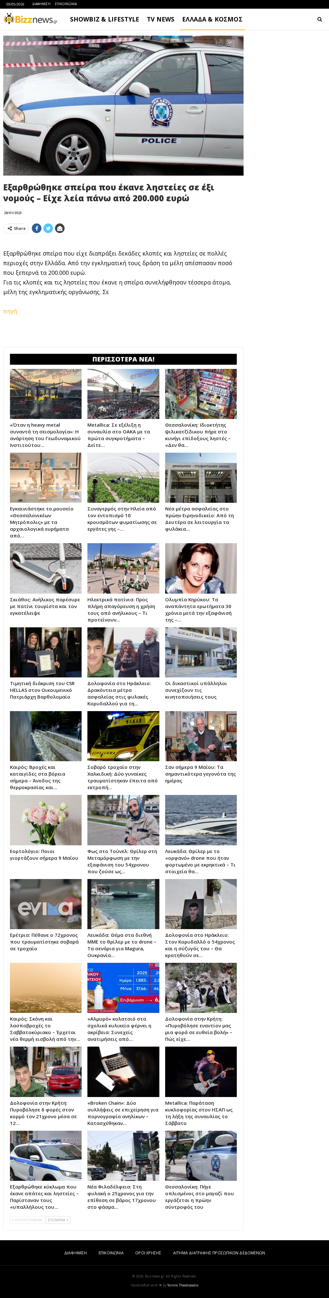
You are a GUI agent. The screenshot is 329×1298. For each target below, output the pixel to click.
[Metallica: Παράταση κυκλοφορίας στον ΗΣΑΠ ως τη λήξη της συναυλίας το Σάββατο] (201, 1072)
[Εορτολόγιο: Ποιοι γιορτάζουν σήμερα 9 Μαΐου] (46, 820)
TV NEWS (160, 19)
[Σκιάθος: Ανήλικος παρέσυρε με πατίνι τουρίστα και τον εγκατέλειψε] (46, 568)
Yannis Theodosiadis (182, 1285)
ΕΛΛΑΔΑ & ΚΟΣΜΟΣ (212, 19)
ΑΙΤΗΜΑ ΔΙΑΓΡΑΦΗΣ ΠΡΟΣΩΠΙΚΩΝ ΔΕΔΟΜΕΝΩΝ (219, 1253)
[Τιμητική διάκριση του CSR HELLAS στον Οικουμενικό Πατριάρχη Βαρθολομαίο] (46, 652)
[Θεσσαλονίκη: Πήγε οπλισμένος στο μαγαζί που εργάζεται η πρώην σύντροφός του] (201, 1156)
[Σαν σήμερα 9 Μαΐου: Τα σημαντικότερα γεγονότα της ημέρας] (201, 736)
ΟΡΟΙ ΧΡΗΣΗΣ (148, 1253)
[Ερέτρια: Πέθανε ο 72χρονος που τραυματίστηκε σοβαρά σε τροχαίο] (46, 904)
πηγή (10, 311)
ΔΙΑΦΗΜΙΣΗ (41, 4)
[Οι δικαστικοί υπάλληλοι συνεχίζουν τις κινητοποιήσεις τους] (201, 652)
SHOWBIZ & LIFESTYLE (104, 19)
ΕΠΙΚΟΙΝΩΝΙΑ (66, 4)
